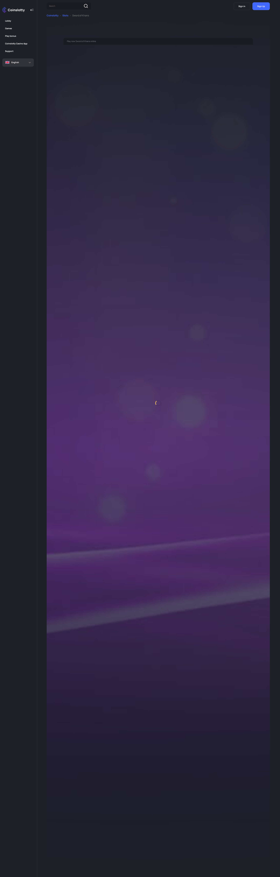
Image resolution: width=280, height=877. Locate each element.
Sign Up (261, 6)
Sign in (241, 6)
